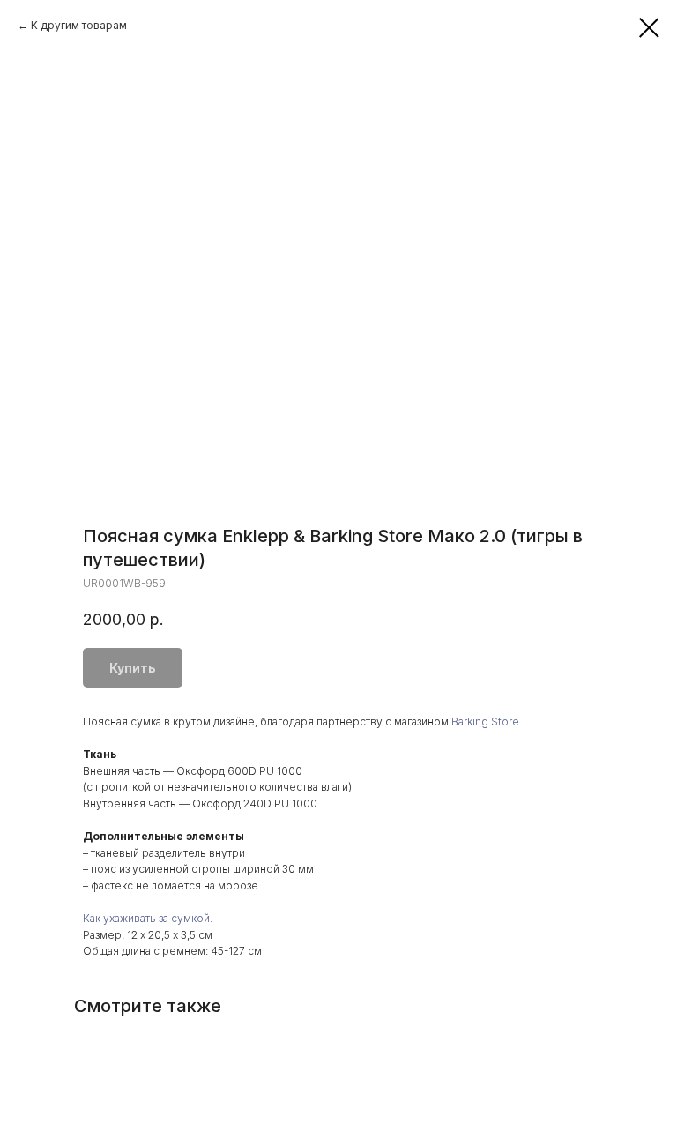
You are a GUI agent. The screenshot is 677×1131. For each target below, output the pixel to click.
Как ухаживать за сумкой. (147, 918)
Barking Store (485, 721)
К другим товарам (79, 25)
